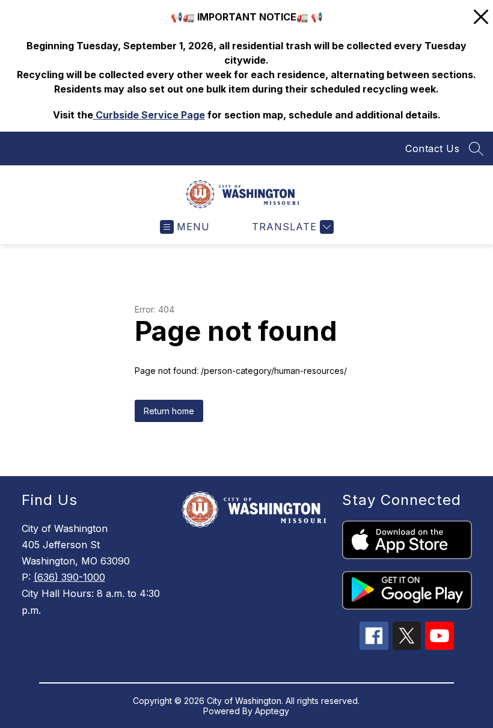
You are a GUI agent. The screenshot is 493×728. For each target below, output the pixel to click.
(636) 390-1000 (69, 577)
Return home (169, 411)
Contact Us (432, 148)
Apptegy (272, 711)
